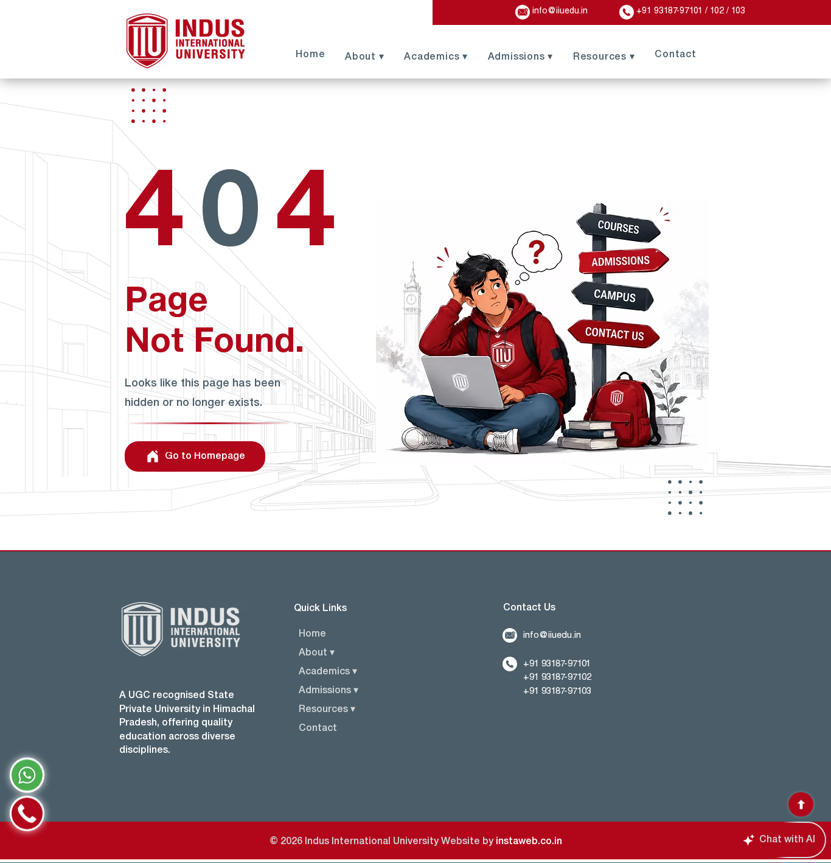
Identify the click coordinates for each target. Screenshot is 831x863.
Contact (318, 728)
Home (312, 634)
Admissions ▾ (328, 691)
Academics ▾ (328, 672)
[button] (603, 56)
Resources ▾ (327, 709)
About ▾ (317, 653)
